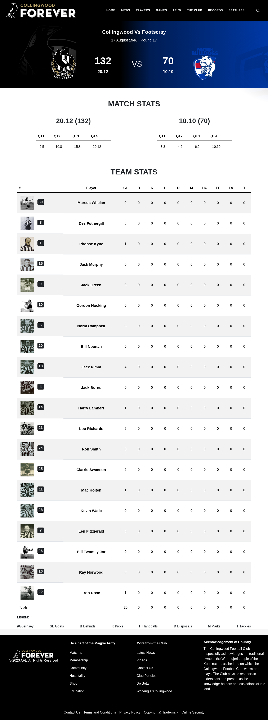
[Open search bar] (258, 10)
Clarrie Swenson (91, 470)
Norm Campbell (91, 326)
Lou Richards (91, 429)
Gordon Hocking (91, 305)
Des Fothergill (91, 223)
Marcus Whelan (91, 203)
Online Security (193, 712)
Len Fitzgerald (91, 531)
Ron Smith (91, 449)
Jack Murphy (91, 264)
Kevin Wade (91, 511)
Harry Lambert (91, 408)
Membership (79, 660)
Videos (142, 660)
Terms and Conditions (100, 712)
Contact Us (145, 668)
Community (78, 668)
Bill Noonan (91, 347)
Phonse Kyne (91, 244)
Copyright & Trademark (161, 712)
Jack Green (91, 285)
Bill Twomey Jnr (91, 552)
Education (77, 691)
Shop (73, 683)
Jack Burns (91, 388)
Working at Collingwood (154, 691)
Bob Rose (91, 593)
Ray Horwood (91, 572)
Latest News (146, 652)
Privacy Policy (129, 712)
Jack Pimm (91, 367)
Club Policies (146, 675)
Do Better (144, 683)
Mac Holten (91, 490)
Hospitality (77, 675)
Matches (76, 652)
